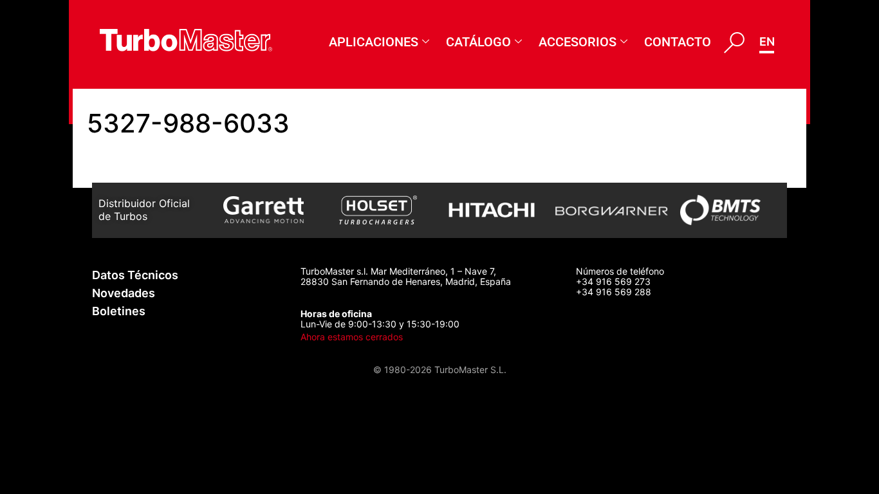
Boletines (118, 311)
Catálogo (478, 42)
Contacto (677, 42)
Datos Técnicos (135, 275)
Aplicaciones (373, 42)
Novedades (123, 293)
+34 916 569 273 (613, 281)
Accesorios (577, 42)
